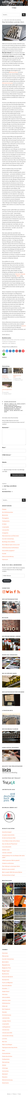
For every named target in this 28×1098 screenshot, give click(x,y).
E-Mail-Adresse (6, 455)
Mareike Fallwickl (9, 407)
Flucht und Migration (7, 982)
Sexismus (17, 409)
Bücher (9, 1094)
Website (4, 462)
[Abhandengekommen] (7, 384)
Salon (3, 1050)
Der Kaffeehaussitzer (7, 512)
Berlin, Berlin (5, 962)
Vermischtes (5, 1071)
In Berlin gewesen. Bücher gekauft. (11, 860)
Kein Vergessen (6, 1009)
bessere (24, 325)
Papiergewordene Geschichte (9, 1047)
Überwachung (5, 1062)
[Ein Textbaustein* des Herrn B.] (20, 901)
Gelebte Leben (6, 849)
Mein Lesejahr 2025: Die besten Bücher (12, 872)
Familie (11, 403)
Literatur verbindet (7, 852)
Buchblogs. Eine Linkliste (8, 541)
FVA (15, 403)
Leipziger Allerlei (6, 1021)
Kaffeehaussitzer (12, 2)
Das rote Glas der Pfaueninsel (9, 844)
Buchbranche (5, 973)
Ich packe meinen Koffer (8, 835)
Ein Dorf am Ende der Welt (8, 838)
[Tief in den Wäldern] (20, 926)
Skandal (6, 410)
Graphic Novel (5, 991)
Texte (19, 1094)
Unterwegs (5, 1068)
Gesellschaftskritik (10, 405)
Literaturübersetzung (7, 1035)
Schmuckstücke (6, 1053)
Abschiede (5, 953)
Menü (14, 7)
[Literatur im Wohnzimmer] (7, 370)
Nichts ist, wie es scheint (8, 869)
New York (4, 1041)
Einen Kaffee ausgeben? (8, 550)
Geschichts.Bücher (7, 985)
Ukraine (4, 1065)
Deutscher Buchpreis (7, 976)
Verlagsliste (5, 533)
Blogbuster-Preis (6, 968)
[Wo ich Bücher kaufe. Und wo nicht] (8, 914)
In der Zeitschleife (6, 846)
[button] (4, 351)
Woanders (4, 1077)
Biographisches (6, 965)
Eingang (4, 509)
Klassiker (4, 1012)
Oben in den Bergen (7, 1044)
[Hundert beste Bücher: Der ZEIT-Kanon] (8, 901)
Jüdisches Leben (6, 1000)
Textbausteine (5, 521)
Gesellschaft (21, 403)
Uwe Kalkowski (16, 19)
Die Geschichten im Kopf (8, 875)
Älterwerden (5, 956)
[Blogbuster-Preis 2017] (18, 370)
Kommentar (5, 427)
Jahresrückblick (6, 997)
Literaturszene (9, 406)
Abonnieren (7, 580)
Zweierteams (5, 1083)
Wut (22, 410)
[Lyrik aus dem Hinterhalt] (20, 889)
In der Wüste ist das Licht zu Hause (11, 841)
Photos (14, 1094)
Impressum (5, 559)
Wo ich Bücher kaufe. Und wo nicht (11, 544)
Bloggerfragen (6, 971)
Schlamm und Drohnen (8, 863)
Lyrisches (4, 1038)
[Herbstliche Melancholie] (8, 889)
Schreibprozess (9, 409)
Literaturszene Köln (7, 1032)
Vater (11, 410)
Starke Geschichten (10, 401)
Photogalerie (5, 518)
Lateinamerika (5, 1018)
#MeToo (18, 276)
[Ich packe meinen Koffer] (20, 939)
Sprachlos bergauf (6, 832)
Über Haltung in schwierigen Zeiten (11, 866)
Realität (18, 407)
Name (4, 447)
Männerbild (17, 406)
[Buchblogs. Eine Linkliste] (8, 926)
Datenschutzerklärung (7, 556)
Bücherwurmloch (13, 72)
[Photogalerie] (8, 939)
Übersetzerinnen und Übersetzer (10, 535)
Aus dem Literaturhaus (8, 538)
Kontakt (4, 553)
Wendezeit (5, 1074)
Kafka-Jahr (5, 1006)
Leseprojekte (5, 527)
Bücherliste (5, 515)
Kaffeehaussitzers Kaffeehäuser (10, 547)
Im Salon (4, 524)
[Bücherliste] (20, 914)
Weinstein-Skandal (20, 274)
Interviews (5, 994)
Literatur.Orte (5, 530)
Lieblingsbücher (6, 1027)
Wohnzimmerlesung (7, 83)
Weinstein (17, 410)
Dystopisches (5, 979)
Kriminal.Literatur (6, 1015)
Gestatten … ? (5, 988)
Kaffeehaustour (6, 1003)
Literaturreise (5, 1029)
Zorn (5, 411)
